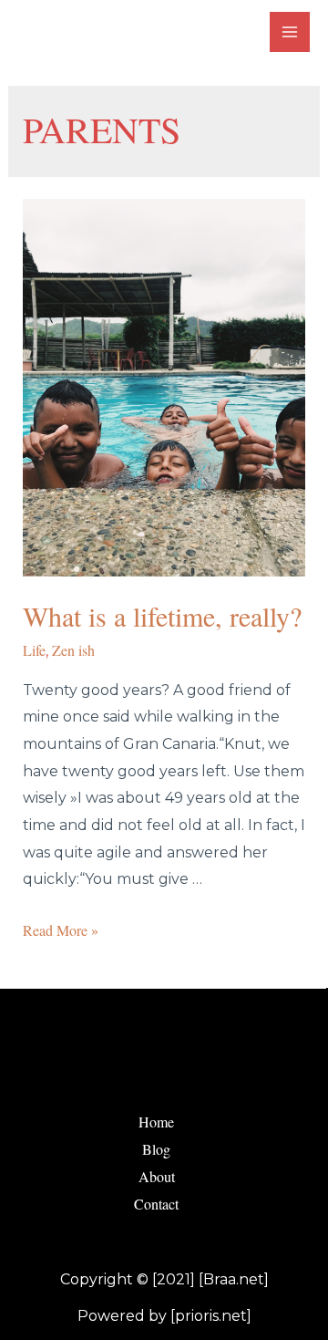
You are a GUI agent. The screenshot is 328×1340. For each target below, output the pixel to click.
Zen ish (73, 650)
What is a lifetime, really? (162, 615)
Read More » (60, 930)
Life (34, 650)
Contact (156, 1203)
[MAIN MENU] (290, 32)
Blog (156, 1148)
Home (156, 1121)
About (156, 1176)
